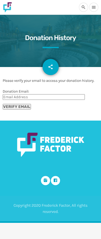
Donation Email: (16, 91)
